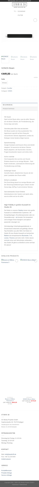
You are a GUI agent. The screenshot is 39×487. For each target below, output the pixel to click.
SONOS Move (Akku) (29, 399)
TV (15, 11)
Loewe (6, 238)
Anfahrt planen (6, 459)
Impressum (15, 484)
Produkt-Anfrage (6, 473)
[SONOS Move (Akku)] (29, 327)
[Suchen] (37, 5)
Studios (20, 210)
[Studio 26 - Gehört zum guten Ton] (19, 5)
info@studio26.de (10, 454)
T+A (30, 235)
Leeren (36, 77)
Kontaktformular (6, 470)
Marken (6, 235)
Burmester (25, 235)
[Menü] (2, 5)
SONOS (10, 91)
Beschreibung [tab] (8, 105)
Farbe (3, 79)
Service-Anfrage (6, 475)
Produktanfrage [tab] (9, 108)
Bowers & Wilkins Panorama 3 (10, 399)
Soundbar (21, 11)
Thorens (12, 238)
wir (17, 217)
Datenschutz (23, 484)
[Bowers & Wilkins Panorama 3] (10, 327)
